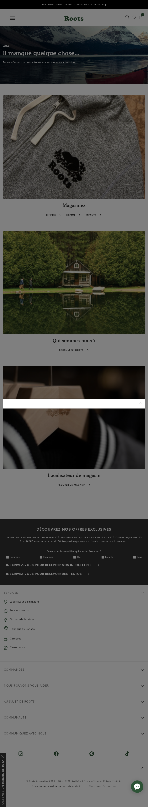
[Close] (140, 403)
